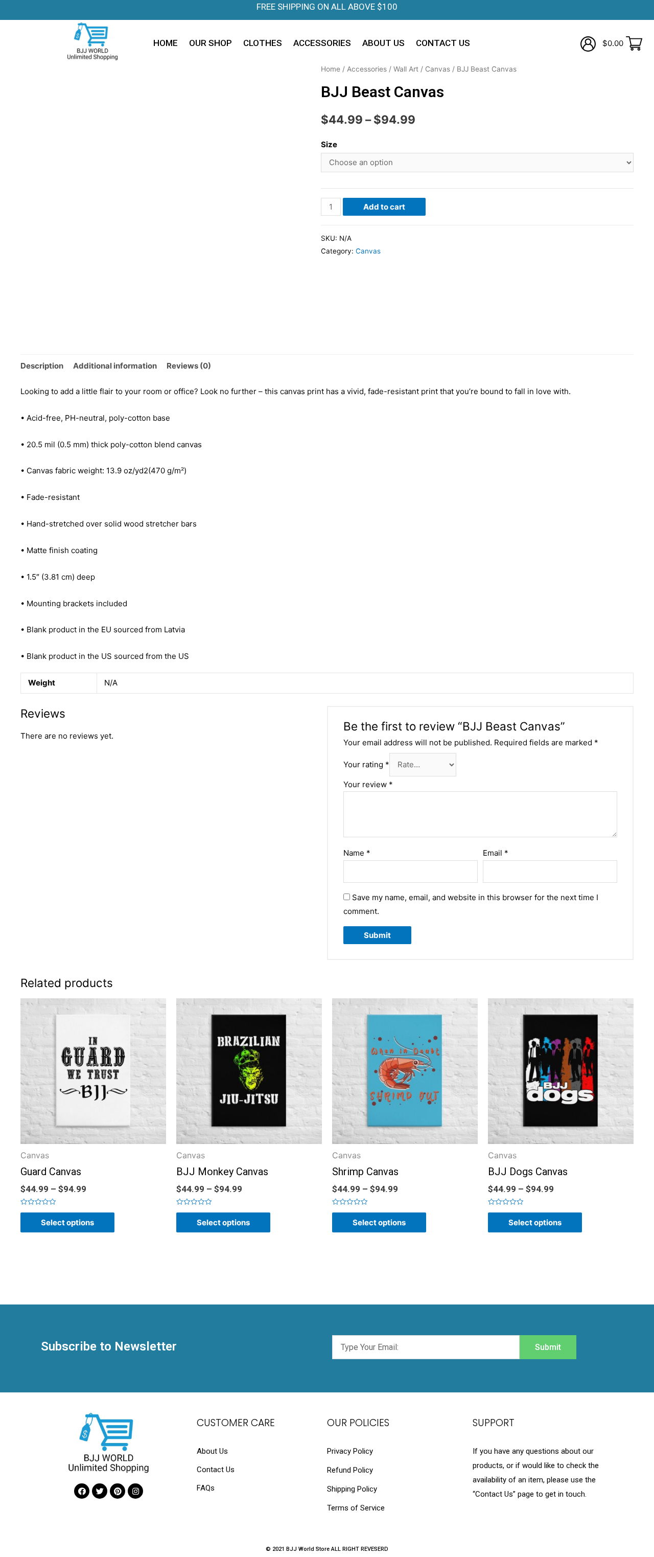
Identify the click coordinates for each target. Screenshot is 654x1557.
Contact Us (443, 43)
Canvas (437, 69)
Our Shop (210, 43)
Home (165, 43)
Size (329, 144)
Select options (67, 1222)
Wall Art (405, 69)
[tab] (41, 366)
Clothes (262, 43)
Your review (368, 784)
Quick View (93, 1142)
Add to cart (384, 207)
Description (41, 366)
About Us (383, 43)
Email (495, 853)
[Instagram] (135, 1491)
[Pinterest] (117, 1491)
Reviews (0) (189, 366)
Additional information (115, 366)
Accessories (322, 43)
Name (356, 853)
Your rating (366, 764)
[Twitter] (99, 1491)
